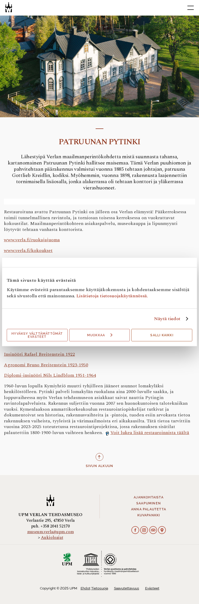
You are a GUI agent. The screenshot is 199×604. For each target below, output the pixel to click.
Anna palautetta (148, 509)
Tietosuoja (99, 588)
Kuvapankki (148, 515)
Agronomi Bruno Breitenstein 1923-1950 (46, 364)
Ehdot (85, 588)
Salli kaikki (161, 335)
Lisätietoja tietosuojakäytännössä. (112, 295)
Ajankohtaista (149, 497)
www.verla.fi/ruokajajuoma (32, 239)
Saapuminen (148, 503)
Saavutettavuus (126, 588)
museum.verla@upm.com (50, 532)
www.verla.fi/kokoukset (28, 250)
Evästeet (152, 588)
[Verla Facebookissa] (135, 530)
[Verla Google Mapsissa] (162, 530)
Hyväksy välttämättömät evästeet (37, 335)
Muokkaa (96, 335)
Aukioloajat (52, 537)
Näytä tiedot (167, 318)
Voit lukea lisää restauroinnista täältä (149, 432)
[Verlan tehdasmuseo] (8, 7)
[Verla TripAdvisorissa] (153, 530)
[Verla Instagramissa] (144, 530)
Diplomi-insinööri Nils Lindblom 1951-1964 (50, 375)
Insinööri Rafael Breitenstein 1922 (39, 354)
